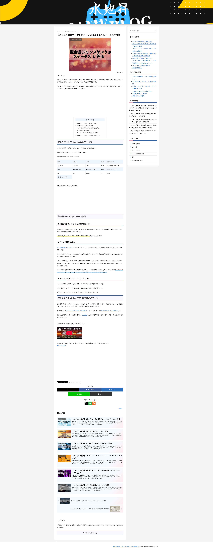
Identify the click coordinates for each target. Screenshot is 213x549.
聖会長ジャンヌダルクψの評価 (85, 125)
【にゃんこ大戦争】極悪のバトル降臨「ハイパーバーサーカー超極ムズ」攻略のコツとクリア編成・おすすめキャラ (143, 108)
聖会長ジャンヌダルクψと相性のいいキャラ (88, 135)
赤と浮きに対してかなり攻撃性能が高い (88, 128)
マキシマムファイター (72, 310)
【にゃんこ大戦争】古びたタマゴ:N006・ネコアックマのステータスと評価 (143, 132)
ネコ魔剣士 (84, 310)
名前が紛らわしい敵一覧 (139, 93)
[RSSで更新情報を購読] (94, 403)
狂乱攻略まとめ (137, 68)
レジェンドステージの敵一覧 (141, 65)
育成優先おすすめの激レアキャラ (142, 63)
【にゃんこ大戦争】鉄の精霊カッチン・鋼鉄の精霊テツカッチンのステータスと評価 (143, 126)
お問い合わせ (116, 546)
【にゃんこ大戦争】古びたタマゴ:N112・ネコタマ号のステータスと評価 (143, 115)
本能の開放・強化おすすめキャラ (142, 58)
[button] (101, 394)
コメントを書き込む (90, 533)
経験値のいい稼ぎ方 (138, 96)
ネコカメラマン (105, 310)
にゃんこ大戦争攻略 (63, 382)
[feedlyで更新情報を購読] (90, 403)
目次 (87, 120)
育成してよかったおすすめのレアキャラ (144, 60)
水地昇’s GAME (61, 345)
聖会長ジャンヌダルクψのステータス (86, 123)
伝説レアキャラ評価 (75, 382)
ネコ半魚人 (114, 310)
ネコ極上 (84, 315)
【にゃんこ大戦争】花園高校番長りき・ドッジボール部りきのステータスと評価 (143, 121)
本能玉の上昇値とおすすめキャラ (142, 41)
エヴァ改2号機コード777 (64, 247)
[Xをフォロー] (86, 403)
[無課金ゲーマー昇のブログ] (106, 12)
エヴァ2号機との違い (84, 130)
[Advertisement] (90, 103)
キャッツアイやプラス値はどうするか (88, 132)
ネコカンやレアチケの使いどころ (142, 91)
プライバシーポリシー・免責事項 (130, 546)
